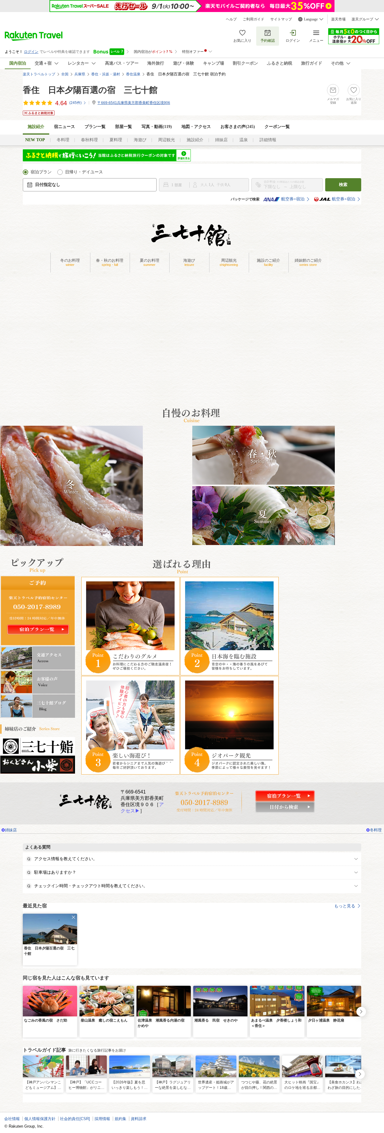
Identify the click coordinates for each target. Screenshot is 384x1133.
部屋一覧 (123, 126)
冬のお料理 (70, 262)
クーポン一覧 (277, 126)
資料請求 (138, 1118)
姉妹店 (221, 140)
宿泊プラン (41, 172)
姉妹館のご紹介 (308, 262)
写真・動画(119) (157, 126)
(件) (75, 103)
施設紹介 (195, 140)
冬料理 (63, 140)
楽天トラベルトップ (39, 74)
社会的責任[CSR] (75, 1118)
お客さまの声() (237, 126)
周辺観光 (166, 140)
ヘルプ (231, 19)
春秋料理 (89, 140)
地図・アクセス (196, 126)
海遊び (140, 140)
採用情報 (102, 1118)
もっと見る (344, 905)
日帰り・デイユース (84, 172)
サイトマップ (281, 19)
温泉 (243, 140)
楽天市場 (338, 19)
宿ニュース (64, 126)
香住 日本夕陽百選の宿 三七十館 (90, 90)
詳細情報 (268, 140)
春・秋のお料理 (109, 262)
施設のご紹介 (268, 262)
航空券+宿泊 (292, 199)
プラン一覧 (95, 126)
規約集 (120, 1118)
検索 (343, 184)
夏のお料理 (149, 262)
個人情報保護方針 (40, 1118)
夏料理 (116, 140)
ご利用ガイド (253, 19)
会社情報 (12, 1118)
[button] (73, 917)
